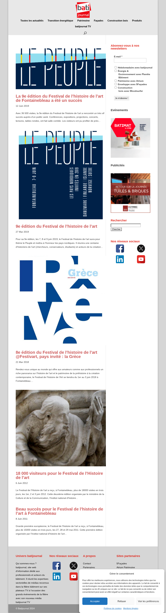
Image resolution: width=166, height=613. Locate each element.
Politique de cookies (113, 608)
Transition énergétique (60, 20)
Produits (137, 20)
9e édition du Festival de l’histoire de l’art (56, 226)
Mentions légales (130, 608)
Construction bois (117, 20)
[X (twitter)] (141, 248)
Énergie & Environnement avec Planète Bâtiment (133, 74)
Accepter (95, 601)
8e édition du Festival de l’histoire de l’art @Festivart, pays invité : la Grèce (56, 354)
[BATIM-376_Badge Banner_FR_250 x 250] (130, 157)
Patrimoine (83, 20)
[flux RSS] (120, 248)
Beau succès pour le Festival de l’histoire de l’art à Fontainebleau (59, 511)
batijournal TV (83, 26)
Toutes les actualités (31, 20)
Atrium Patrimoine (126, 567)
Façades (98, 20)
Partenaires (89, 567)
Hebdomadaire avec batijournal (134, 67)
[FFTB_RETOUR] (130, 212)
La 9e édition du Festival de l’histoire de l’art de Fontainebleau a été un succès (59, 98)
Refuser (122, 601)
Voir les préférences (148, 601)
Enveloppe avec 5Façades (132, 84)
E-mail (118, 56)
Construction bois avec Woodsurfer (130, 89)
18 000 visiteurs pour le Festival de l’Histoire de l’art (59, 475)
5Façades (122, 563)
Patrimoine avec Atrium (130, 81)
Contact (87, 563)
